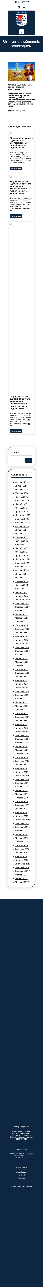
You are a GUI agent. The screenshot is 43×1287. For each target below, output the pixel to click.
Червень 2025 (22, 533)
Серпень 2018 (22, 831)
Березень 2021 (22, 717)
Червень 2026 (22, 489)
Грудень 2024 (21, 555)
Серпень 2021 (22, 698)
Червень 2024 (22, 577)
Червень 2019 (22, 794)
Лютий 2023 (21, 632)
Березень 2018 (22, 849)
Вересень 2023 (22, 607)
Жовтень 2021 (22, 691)
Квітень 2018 (21, 845)
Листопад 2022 (22, 643)
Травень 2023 (21, 621)
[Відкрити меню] (21, 31)
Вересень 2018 (22, 827)
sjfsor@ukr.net (23, 2)
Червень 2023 (22, 618)
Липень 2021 (21, 702)
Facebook (21, 1175)
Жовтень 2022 (22, 647)
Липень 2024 (21, 574)
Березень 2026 (22, 500)
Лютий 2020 (21, 764)
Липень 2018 (21, 834)
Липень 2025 (21, 530)
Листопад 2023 (22, 599)
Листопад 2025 (22, 515)
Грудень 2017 (21, 860)
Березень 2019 (22, 805)
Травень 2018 (21, 841)
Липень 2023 (21, 614)
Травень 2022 (21, 666)
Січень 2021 (21, 724)
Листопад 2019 (22, 775)
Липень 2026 (21, 486)
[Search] (28, 460)
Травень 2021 (21, 709)
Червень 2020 (22, 750)
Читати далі (16, 168)
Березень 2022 (22, 673)
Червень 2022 (22, 662)
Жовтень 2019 (22, 779)
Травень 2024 (21, 581)
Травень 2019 (21, 798)
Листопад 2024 (22, 559)
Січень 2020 (21, 768)
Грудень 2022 (21, 640)
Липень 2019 (21, 790)
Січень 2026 (21, 508)
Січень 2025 (21, 552)
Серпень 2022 (22, 654)
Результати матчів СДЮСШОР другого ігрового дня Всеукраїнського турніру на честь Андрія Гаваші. (20, 402)
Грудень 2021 (21, 684)
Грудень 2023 (21, 596)
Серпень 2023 (22, 610)
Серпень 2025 (22, 526)
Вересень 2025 (22, 522)
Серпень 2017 (22, 875)
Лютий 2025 (21, 548)
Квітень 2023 (21, 625)
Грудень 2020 (21, 728)
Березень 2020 (22, 761)
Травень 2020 (21, 753)
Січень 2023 (21, 636)
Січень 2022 (21, 680)
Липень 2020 (21, 746)
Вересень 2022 (22, 651)
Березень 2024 (22, 588)
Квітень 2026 (21, 497)
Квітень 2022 (21, 669)
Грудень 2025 (21, 511)
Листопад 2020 (22, 732)
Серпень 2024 (22, 570)
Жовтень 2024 (22, 563)
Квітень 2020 (21, 757)
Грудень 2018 (21, 816)
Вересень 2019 (22, 783)
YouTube (21, 1178)
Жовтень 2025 (22, 519)
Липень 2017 (21, 878)
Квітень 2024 (21, 585)
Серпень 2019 (22, 786)
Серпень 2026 (22, 482)
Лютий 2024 (21, 592)
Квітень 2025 (21, 541)
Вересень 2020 (22, 739)
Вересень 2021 (22, 695)
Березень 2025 (22, 544)
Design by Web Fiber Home (21, 1187)
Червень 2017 (22, 882)
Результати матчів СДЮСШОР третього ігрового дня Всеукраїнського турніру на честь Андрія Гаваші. (20, 187)
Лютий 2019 (21, 809)
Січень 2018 (21, 856)
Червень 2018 (22, 838)
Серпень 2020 (22, 743)
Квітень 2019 (21, 801)
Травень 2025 (21, 537)
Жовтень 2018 (22, 823)
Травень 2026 (21, 493)
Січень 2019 (21, 812)
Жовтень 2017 (22, 867)
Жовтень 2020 (22, 735)
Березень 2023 (22, 629)
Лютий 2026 (21, 504)
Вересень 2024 (22, 566)
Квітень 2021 (21, 713)
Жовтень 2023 (22, 603)
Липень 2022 (21, 658)
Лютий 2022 (21, 676)
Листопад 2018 (22, 820)
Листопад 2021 (22, 687)
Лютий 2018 (21, 852)
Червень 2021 (22, 706)
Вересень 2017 (22, 871)
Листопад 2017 (22, 864)
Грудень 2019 (21, 772)
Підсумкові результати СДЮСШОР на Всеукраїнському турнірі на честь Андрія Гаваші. (21, 143)
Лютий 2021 (21, 720)
